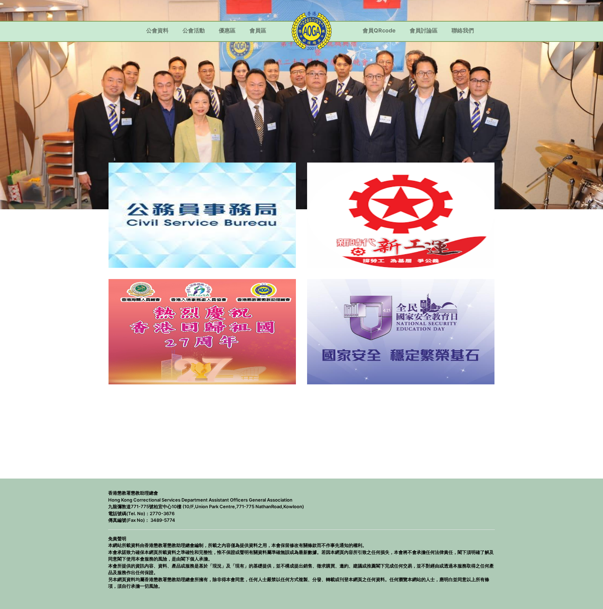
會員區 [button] (258, 30)
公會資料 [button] (157, 30)
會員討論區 (424, 30)
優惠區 (227, 30)
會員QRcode (379, 30)
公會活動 (194, 30)
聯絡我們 (463, 30)
